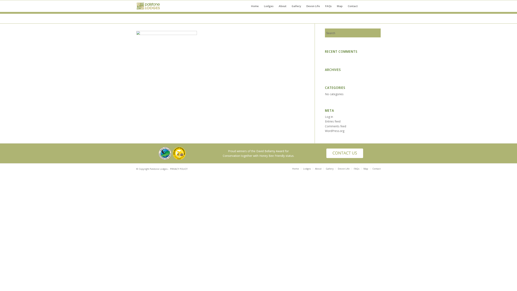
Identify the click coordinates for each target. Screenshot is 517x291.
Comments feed (335, 126)
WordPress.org (334, 131)
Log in (329, 117)
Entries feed (332, 121)
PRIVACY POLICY (179, 168)
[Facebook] (372, 6)
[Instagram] (378, 6)
